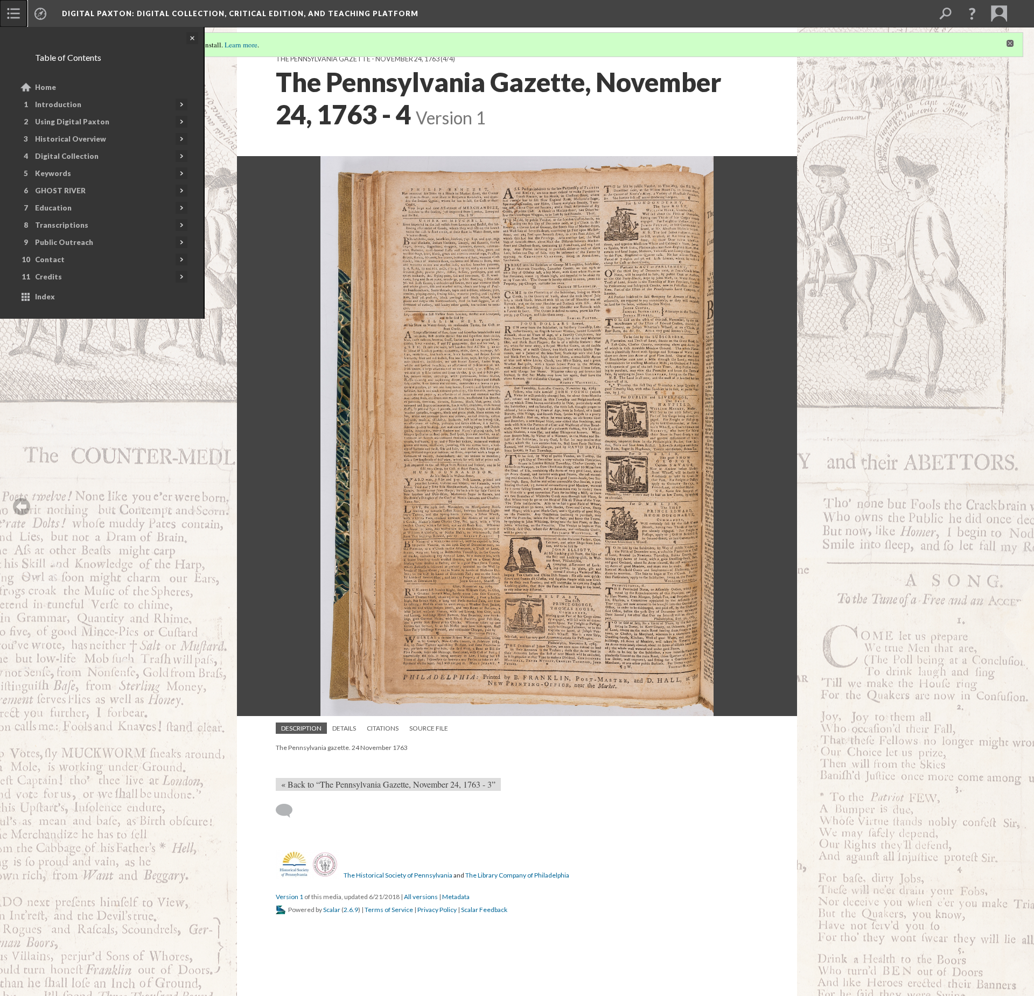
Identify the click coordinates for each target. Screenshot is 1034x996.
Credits (48, 276)
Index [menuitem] (45, 296)
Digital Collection (67, 156)
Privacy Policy (437, 910)
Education (53, 208)
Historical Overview (70, 139)
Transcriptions (61, 225)
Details (344, 728)
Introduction (58, 104)
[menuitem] (13, 13)
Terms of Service (389, 910)
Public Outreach (64, 242)
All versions (421, 897)
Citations (383, 728)
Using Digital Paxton (72, 121)
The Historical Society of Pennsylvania (398, 875)
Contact (50, 259)
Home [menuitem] (45, 87)
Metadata (456, 897)
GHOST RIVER (60, 190)
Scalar (331, 910)
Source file (428, 728)
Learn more (241, 45)
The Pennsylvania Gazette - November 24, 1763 (357, 59)
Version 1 (289, 897)
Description (301, 728)
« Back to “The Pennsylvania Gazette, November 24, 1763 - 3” (388, 784)
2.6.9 (351, 910)
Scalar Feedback (484, 910)
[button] (972, 13)
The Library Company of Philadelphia (517, 875)
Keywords (53, 173)
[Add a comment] (289, 811)
